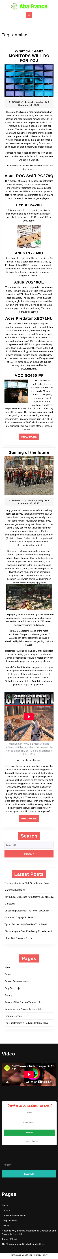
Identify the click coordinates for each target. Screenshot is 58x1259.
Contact (8, 974)
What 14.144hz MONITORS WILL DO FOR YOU (29, 55)
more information (33, 1141)
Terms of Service (13, 1016)
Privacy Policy (40, 1255)
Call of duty (29, 538)
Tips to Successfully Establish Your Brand (26, 924)
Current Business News (16, 981)
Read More (30, 437)
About (7, 967)
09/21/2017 (17, 102)
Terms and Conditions (21, 1255)
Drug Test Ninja (12, 988)
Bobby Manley (35, 102)
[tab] (29, 15)
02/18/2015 (17, 500)
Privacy (8, 995)
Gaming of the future (29, 452)
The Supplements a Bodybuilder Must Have (26, 1023)
